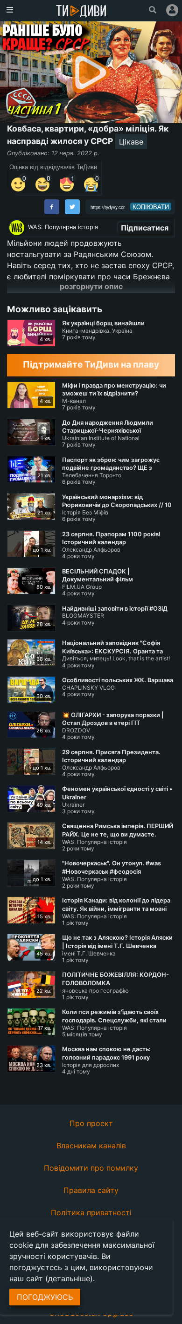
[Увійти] (172, 10)
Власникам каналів (91, 1145)
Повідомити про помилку (91, 1167)
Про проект (91, 1123)
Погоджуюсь (45, 1297)
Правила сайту (91, 1190)
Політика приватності (91, 1212)
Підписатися (144, 227)
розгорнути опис (91, 286)
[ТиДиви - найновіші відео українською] (81, 11)
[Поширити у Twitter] (72, 206)
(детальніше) (69, 1278)
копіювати (151, 207)
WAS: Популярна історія (63, 227)
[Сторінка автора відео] (16, 227)
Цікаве (131, 141)
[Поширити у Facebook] (51, 206)
